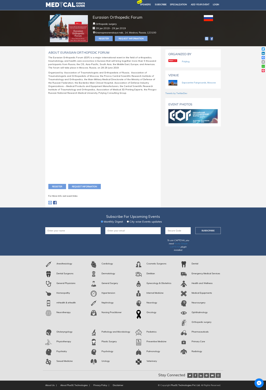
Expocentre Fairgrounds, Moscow (199, 82)
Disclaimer (118, 385)
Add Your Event (200, 4)
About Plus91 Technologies (74, 385)
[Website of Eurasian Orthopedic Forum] (207, 38)
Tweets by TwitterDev (176, 93)
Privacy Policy (100, 385)
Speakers (145, 4)
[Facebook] (211, 38)
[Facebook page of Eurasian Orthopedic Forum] (54, 202)
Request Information (131, 38)
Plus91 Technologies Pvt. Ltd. (185, 385)
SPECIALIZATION (178, 4)
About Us (50, 385)
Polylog (185, 61)
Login (216, 4)
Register (104, 38)
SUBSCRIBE (161, 4)
